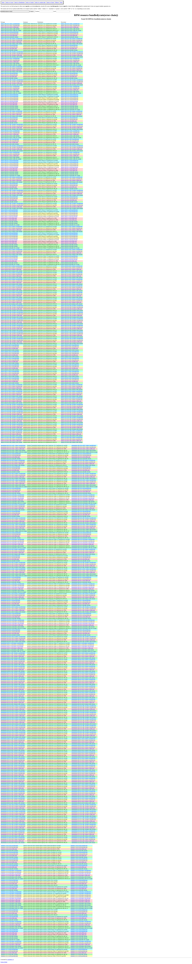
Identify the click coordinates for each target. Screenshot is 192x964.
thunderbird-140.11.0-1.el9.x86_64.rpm (81, 560)
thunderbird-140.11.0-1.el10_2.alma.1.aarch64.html (13, 524)
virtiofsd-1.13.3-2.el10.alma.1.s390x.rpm (80, 875)
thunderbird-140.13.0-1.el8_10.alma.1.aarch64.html (13, 473)
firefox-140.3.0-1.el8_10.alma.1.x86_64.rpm (71, 304)
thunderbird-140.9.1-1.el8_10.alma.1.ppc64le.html (13, 654)
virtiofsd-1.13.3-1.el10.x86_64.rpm (78, 890)
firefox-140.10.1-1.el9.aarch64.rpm (69, 183)
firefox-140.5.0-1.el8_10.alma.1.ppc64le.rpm (71, 287)
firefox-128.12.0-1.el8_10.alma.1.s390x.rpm (71, 322)
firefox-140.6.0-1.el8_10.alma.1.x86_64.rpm (71, 284)
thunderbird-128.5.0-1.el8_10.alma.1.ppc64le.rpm (83, 773)
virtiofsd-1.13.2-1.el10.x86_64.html (9, 919)
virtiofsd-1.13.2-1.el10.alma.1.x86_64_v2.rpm (81, 928)
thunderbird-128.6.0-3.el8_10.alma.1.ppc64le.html (13, 766)
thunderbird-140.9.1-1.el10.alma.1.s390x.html (12, 648)
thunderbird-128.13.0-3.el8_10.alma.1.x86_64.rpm (84, 717)
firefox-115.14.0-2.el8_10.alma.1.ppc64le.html (12, 406)
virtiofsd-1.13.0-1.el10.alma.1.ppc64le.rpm (80, 942)
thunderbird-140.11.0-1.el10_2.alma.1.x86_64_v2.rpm (84, 531)
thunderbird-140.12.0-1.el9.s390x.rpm (81, 514)
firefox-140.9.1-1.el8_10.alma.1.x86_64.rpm (71, 231)
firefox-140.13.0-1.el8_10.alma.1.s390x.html (11, 55)
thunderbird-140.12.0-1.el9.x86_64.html (10, 516)
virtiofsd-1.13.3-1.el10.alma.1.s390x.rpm (80, 900)
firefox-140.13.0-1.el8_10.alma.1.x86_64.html (12, 56)
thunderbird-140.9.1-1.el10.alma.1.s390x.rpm (82, 648)
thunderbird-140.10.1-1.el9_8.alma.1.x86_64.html (13, 598)
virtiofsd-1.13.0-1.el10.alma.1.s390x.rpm (80, 944)
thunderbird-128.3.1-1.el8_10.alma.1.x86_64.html (13, 789)
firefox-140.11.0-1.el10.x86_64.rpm (69, 106)
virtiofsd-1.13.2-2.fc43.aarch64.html (9, 910)
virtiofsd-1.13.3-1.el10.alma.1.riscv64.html (11, 898)
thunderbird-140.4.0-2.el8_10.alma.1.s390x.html (12, 695)
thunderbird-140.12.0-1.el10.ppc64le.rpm (81, 490)
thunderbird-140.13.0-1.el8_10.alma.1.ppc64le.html (13, 475)
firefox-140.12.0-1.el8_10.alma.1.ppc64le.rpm (72, 81)
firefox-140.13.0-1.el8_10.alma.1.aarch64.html (12, 51)
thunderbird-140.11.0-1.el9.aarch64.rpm (81, 555)
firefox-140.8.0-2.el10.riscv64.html (9, 259)
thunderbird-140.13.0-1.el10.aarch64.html (11, 453)
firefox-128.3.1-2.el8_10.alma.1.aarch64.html (11, 384)
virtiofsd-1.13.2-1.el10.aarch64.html (9, 916)
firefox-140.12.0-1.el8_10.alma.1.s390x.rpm (71, 83)
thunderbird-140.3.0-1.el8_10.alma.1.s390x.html (12, 702)
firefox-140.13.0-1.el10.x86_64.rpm (69, 37)
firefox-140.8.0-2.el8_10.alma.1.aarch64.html (11, 266)
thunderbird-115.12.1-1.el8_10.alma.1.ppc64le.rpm (84, 819)
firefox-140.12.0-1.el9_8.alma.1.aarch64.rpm (71, 66)
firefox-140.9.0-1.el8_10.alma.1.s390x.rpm (71, 252)
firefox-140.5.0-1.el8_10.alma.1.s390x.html (11, 289)
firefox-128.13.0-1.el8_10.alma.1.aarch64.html (12, 312)
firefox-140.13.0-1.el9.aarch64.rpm (69, 45)
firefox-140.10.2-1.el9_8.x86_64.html (10, 144)
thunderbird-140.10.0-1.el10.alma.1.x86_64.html (12, 626)
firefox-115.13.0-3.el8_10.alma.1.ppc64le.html (12, 412)
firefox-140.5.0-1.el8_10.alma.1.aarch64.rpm (71, 285)
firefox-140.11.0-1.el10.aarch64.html (9, 94)
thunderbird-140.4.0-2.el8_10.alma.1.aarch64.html (13, 692)
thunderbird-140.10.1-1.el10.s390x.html (10, 580)
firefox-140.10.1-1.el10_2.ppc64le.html (10, 154)
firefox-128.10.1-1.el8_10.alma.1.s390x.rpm (71, 335)
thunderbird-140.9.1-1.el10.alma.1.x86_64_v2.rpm (84, 651)
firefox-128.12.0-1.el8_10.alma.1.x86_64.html (12, 323)
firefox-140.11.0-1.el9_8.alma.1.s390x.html (11, 114)
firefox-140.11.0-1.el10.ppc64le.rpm (69, 98)
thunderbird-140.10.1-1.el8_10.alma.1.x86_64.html (13, 611)
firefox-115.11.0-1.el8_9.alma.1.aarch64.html (11, 430)
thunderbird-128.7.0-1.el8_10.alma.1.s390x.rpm (83, 761)
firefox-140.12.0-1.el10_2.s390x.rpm (70, 61)
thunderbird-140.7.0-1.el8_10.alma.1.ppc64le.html (13, 674)
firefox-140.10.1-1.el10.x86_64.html (9, 172)
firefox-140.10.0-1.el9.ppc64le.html (9, 198)
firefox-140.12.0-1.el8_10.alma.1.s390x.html (11, 83)
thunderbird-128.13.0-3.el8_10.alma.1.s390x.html (12, 715)
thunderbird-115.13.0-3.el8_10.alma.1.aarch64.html (13, 811)
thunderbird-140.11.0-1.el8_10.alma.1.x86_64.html (13, 567)
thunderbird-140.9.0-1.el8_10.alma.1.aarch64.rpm (83, 659)
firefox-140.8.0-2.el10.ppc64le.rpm (69, 257)
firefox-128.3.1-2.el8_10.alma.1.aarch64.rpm (71, 384)
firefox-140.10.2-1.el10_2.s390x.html (10, 134)
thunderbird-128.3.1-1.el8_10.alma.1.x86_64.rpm (83, 789)
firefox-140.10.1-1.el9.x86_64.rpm (69, 188)
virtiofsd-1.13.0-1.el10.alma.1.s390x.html (10, 944)
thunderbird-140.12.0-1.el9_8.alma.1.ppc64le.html (13, 506)
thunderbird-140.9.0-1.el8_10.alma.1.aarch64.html (13, 659)
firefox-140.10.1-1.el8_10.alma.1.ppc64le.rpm (72, 191)
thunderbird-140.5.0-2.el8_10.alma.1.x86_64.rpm (83, 691)
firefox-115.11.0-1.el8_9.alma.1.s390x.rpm (71, 434)
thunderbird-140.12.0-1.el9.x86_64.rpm (81, 516)
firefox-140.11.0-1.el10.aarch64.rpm (69, 94)
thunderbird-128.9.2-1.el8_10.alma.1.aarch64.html (13, 738)
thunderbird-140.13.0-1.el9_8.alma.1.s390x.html (12, 463)
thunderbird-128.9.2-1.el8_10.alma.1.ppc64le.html (13, 740)
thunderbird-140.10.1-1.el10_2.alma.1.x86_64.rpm (84, 574)
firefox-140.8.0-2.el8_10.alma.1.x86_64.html (11, 271)
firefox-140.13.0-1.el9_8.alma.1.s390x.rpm (71, 42)
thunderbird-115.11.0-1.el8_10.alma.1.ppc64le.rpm (84, 826)
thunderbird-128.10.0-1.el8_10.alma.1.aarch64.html (13, 732)
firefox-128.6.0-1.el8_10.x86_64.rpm (70, 369)
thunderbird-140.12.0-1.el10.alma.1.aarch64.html (12, 494)
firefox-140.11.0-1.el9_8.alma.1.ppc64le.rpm (71, 112)
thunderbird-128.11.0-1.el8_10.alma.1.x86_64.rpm (84, 730)
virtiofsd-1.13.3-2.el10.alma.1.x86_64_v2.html (12, 878)
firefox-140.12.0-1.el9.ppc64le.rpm (69, 74)
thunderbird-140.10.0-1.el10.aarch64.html (11, 613)
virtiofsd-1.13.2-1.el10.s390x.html (9, 918)
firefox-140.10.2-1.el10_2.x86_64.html (10, 135)
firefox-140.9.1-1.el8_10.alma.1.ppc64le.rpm (71, 228)
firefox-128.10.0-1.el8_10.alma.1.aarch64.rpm (72, 338)
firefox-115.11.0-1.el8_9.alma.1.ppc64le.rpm (71, 432)
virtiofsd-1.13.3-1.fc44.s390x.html (9, 883)
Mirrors (57, 2)
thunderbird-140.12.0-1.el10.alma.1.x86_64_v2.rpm (84, 503)
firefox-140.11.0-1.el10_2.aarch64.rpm (70, 86)
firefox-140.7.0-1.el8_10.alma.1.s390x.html (11, 275)
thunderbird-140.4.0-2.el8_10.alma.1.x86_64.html (13, 697)
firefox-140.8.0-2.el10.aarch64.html (9, 256)
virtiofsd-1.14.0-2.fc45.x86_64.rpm (78, 850)
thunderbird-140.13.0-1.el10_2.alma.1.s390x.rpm (83, 448)
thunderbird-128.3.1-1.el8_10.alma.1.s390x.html (12, 788)
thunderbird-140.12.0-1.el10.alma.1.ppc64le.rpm (83, 496)
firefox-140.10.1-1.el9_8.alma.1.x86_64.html (11, 182)
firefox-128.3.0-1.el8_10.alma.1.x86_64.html (11, 396)
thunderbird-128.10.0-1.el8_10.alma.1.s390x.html (12, 735)
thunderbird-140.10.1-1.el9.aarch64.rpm (81, 600)
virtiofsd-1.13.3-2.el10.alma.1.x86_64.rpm (80, 877)
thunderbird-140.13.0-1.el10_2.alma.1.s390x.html (12, 448)
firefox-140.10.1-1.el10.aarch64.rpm (69, 160)
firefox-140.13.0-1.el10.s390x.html (9, 35)
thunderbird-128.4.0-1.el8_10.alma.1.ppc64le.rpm (83, 780)
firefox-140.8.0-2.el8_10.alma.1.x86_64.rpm (71, 271)
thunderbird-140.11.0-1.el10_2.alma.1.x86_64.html (13, 529)
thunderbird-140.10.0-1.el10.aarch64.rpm (81, 613)
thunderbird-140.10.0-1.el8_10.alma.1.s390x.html (12, 639)
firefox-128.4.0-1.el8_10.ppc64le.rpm (70, 379)
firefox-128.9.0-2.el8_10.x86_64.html (10, 350)
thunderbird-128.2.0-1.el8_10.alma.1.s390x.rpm (83, 801)
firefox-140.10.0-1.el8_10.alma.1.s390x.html (11, 206)
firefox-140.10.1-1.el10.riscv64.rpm (69, 167)
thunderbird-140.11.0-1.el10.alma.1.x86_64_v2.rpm (84, 547)
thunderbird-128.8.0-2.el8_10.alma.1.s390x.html (12, 755)
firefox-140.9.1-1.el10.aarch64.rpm (69, 210)
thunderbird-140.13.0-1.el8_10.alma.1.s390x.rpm (83, 476)
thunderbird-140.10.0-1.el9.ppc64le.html (10, 631)
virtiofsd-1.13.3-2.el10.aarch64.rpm (78, 865)
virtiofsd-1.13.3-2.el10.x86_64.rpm (78, 868)
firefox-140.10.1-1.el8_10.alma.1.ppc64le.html (12, 191)
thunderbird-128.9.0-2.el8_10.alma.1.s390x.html (12, 748)
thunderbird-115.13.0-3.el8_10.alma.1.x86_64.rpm (84, 816)
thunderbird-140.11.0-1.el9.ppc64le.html (10, 557)
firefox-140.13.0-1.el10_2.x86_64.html (10, 28)
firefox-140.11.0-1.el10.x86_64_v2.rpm (70, 109)
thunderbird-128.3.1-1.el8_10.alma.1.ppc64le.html (13, 786)
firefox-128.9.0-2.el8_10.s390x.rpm (69, 348)
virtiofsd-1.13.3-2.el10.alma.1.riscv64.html (11, 873)
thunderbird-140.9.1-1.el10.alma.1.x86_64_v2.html (13, 651)
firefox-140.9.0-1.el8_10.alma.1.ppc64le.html (11, 251)
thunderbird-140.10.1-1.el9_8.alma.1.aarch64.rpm (83, 593)
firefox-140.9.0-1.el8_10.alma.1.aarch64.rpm (71, 249)
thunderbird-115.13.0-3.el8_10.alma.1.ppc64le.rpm (84, 812)
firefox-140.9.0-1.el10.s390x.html (9, 241)
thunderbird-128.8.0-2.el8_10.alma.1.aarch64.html (13, 752)
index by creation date (40, 2)
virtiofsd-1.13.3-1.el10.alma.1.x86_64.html (11, 903)
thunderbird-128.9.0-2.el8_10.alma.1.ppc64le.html (13, 747)
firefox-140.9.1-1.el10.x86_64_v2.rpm (70, 224)
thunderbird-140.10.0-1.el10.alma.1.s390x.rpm (83, 625)
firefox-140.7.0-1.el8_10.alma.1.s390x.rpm (71, 275)
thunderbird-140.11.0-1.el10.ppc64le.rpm (81, 534)
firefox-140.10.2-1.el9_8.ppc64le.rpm (70, 140)
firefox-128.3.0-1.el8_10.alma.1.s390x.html (11, 394)
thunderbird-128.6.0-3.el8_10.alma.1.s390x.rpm (83, 768)
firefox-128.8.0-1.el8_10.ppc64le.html (10, 353)
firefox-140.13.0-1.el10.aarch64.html (9, 32)
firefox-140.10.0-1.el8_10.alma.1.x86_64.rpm (72, 208)
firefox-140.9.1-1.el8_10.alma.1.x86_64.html (11, 231)
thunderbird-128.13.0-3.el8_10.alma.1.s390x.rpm (83, 715)
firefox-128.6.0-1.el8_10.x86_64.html (10, 369)
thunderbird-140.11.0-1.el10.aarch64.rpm (81, 532)
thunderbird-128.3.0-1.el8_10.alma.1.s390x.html (12, 794)
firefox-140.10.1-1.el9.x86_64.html (9, 188)
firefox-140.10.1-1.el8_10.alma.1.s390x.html (11, 193)
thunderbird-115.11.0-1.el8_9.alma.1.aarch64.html (13, 831)
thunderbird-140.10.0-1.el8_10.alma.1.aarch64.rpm (84, 636)
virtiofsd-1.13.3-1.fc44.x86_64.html (9, 885)
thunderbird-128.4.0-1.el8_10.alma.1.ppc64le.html (13, 780)
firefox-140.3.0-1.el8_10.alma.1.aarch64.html (11, 299)
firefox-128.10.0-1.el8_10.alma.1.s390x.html (11, 341)
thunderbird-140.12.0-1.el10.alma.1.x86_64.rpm (83, 501)
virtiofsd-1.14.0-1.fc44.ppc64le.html (9, 854)
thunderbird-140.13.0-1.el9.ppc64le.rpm (81, 468)
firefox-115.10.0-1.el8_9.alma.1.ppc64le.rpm (71, 439)
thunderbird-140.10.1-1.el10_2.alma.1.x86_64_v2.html (14, 575)
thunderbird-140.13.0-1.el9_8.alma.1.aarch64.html (13, 460)
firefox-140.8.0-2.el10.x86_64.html (9, 262)
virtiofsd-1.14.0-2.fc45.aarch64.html (9, 845)
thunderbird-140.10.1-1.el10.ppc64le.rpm (81, 579)
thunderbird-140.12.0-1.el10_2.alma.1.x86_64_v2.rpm (84, 486)
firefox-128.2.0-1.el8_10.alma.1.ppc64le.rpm (71, 399)
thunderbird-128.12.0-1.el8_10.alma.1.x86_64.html (13, 723)
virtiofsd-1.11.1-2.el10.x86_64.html (9, 954)
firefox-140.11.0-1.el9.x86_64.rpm (69, 122)
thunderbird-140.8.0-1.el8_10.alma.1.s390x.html (12, 669)
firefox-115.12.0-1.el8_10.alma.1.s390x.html (11, 420)
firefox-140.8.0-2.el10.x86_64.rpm (69, 262)
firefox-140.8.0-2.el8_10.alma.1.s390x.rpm (71, 269)
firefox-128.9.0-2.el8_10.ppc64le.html (10, 346)
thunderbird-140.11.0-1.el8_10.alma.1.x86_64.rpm (84, 567)
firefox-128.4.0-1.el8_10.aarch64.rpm (70, 378)
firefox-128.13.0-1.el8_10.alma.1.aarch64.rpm (72, 312)
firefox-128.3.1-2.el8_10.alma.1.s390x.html (11, 388)
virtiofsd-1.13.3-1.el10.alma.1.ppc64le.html (11, 895)
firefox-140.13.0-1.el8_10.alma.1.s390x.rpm (71, 55)
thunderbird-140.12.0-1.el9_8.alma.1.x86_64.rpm (83, 509)
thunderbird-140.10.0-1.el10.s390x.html (10, 616)
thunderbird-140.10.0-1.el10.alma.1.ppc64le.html (12, 621)
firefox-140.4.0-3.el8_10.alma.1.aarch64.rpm (71, 292)
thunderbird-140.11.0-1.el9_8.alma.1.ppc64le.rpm (83, 550)
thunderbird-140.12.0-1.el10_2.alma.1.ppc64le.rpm (84, 481)
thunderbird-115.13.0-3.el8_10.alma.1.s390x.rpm (83, 814)
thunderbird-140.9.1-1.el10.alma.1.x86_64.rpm (83, 649)
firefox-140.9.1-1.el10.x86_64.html (9, 221)
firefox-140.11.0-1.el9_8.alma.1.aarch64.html (11, 111)
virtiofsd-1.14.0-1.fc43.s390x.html (9, 862)
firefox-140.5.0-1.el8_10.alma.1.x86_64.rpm (71, 290)
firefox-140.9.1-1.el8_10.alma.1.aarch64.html (11, 226)
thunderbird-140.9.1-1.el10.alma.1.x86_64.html (12, 649)
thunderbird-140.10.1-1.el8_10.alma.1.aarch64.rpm (84, 607)
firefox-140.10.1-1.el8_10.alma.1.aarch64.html (12, 190)
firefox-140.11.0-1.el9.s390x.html (9, 121)
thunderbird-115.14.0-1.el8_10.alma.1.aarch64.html (13, 804)
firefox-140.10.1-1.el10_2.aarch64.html (10, 152)
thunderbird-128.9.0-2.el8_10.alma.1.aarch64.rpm (83, 745)
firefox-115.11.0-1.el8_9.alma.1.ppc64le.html (11, 432)
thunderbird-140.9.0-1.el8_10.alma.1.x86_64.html (13, 664)
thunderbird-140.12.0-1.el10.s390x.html (10, 491)
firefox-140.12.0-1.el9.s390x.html (9, 76)
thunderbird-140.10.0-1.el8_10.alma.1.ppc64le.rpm (84, 638)
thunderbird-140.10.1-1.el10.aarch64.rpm (81, 577)
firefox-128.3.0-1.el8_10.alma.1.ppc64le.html (11, 392)
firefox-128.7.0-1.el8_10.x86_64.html (10, 363)
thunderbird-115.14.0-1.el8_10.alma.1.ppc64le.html (13, 806)
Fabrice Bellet (4, 962)
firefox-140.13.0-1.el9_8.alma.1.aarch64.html (11, 38)
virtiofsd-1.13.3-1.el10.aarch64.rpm (78, 886)
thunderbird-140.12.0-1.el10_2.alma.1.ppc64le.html (13, 481)
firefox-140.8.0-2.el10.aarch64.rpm (69, 256)
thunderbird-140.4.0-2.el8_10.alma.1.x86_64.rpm (83, 697)
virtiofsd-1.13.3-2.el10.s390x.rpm (78, 867)
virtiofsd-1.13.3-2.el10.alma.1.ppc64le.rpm (80, 872)
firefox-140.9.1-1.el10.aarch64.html (9, 210)
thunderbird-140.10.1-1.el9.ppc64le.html (10, 602)
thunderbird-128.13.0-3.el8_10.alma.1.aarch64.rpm (84, 712)
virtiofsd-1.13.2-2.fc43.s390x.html (9, 913)
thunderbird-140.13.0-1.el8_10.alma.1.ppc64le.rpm (84, 475)
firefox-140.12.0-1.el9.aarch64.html (9, 73)
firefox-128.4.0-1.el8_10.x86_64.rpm (70, 383)
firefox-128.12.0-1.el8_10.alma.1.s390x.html (11, 322)
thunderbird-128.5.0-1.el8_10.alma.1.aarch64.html (13, 771)
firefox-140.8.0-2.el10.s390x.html (9, 261)
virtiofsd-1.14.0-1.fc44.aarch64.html (9, 852)
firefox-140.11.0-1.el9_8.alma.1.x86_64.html (11, 116)
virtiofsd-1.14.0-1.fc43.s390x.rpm (78, 862)
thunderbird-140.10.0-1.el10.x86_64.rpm (81, 618)
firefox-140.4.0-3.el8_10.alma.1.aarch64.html (11, 292)
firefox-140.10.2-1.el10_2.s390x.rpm (70, 134)
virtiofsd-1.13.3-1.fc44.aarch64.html (9, 880)
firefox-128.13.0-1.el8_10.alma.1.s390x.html (11, 315)
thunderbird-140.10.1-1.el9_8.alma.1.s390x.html (12, 597)
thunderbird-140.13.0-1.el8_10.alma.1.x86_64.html (13, 478)
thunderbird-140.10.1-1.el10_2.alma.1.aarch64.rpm (84, 569)
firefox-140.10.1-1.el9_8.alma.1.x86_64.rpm (71, 182)
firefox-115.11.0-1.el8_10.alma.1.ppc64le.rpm (72, 425)
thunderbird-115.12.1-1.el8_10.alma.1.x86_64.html (13, 822)
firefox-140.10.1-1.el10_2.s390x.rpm (70, 155)
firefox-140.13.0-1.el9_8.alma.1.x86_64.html (11, 43)
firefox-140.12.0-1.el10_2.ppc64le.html (10, 60)
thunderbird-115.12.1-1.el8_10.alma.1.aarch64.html (13, 817)
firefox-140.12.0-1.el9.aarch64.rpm (69, 73)
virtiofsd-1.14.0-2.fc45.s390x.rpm (78, 849)
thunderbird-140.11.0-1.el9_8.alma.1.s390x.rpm (83, 552)
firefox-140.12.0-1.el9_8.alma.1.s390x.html (11, 70)
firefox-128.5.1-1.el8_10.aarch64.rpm (70, 371)
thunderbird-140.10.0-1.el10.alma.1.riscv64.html (12, 623)
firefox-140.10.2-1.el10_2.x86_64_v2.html (11, 137)
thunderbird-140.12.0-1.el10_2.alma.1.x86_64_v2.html (14, 486)
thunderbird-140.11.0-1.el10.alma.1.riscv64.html (12, 542)
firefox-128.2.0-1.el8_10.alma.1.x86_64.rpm (71, 402)
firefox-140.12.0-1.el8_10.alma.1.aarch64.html (12, 79)
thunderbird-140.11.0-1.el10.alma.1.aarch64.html (12, 539)
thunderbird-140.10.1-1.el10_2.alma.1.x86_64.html (13, 574)
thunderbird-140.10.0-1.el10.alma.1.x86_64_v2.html (13, 628)
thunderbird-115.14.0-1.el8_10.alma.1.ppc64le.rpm (84, 806)
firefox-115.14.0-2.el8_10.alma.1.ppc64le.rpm (72, 406)
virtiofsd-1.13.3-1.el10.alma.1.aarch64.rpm (80, 891)
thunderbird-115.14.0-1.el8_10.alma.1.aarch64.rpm (84, 804)
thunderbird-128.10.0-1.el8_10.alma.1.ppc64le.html (13, 733)
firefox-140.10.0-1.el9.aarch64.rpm (69, 196)
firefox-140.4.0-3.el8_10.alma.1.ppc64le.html (11, 294)
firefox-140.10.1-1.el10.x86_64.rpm (69, 172)
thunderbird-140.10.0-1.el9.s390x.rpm (81, 633)
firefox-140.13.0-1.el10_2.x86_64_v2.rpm (71, 30)
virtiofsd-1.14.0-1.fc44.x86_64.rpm (78, 857)
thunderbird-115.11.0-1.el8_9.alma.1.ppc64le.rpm (83, 832)
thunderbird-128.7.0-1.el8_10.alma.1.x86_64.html (13, 763)
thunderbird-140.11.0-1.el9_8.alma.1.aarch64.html (13, 549)
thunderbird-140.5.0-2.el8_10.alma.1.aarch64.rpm (83, 686)
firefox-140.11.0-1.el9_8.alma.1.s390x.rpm (71, 114)
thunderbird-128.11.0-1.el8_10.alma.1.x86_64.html (13, 730)
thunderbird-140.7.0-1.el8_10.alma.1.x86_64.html (13, 677)
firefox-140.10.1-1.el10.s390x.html (9, 168)
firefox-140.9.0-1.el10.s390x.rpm (69, 241)
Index (3, 2)
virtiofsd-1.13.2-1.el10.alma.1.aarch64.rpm (80, 921)
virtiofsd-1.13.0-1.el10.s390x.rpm (78, 933)
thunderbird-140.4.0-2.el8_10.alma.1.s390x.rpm (83, 695)
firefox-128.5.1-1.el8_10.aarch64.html (10, 371)
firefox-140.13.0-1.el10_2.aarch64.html (10, 23)
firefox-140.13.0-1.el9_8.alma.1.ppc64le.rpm (71, 40)
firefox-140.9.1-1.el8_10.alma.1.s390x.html (11, 229)
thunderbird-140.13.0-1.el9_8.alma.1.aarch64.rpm (83, 460)
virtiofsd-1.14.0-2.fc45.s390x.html (9, 849)
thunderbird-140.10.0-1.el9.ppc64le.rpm (81, 631)
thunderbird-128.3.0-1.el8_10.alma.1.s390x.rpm (83, 794)
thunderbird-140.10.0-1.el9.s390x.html (10, 633)
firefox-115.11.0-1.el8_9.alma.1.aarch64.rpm (71, 430)
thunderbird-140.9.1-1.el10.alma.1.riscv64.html (12, 646)
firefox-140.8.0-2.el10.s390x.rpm (69, 261)
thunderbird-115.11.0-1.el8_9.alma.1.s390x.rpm (83, 834)
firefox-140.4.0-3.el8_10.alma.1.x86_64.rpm (71, 297)
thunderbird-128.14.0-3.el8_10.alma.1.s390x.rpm (83, 709)
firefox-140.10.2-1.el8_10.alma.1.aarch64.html (12, 145)
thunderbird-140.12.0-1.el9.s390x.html (10, 514)
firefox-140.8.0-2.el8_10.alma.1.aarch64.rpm (71, 266)
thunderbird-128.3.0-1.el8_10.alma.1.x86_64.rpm (83, 796)
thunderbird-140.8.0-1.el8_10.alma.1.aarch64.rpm (83, 666)
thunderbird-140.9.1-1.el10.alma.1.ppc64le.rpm (83, 644)
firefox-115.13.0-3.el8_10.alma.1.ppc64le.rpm (72, 412)
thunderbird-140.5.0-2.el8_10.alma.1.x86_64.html (13, 691)
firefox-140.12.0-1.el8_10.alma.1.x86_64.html (12, 84)
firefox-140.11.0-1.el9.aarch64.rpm (69, 117)
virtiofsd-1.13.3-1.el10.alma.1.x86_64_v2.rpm (81, 906)
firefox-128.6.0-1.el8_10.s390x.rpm (69, 368)
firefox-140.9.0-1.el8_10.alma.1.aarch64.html (11, 249)
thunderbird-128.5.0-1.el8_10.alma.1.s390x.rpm (83, 775)
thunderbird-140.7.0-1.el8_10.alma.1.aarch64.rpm (83, 672)
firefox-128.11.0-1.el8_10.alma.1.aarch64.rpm (72, 325)
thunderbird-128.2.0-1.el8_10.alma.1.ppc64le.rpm (83, 799)
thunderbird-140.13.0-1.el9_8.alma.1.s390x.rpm (83, 463)
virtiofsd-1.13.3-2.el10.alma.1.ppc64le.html (11, 872)
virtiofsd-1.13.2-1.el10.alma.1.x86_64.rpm (80, 926)
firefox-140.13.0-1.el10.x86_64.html (9, 37)
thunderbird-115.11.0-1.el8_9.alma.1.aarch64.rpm (83, 831)
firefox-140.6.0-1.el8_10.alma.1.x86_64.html (11, 284)
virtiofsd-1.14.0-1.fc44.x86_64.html (9, 857)
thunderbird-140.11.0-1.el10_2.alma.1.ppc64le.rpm (84, 526)
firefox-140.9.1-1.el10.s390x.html (9, 218)
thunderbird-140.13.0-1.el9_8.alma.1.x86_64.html (13, 465)
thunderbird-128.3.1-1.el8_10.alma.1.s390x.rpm (83, 788)
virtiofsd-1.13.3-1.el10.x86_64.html (9, 890)
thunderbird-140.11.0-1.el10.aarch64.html (11, 532)
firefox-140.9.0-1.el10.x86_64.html (9, 244)
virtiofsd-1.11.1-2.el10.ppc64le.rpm (78, 951)
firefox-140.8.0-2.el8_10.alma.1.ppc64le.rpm (71, 267)
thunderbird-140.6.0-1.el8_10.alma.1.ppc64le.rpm (83, 681)
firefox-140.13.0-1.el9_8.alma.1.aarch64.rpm (71, 38)
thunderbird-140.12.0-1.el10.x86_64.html (10, 493)
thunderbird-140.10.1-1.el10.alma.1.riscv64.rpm (83, 587)
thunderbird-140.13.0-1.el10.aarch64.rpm (81, 453)
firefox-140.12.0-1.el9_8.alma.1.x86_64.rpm (71, 71)
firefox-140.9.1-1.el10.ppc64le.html (9, 213)
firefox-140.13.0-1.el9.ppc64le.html (9, 46)
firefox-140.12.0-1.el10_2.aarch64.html (10, 58)
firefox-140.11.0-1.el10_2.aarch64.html (10, 86)
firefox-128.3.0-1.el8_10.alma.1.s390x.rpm (71, 394)
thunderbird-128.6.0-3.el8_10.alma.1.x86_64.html (13, 770)
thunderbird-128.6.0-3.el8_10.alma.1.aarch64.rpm (83, 765)
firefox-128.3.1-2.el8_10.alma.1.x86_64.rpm (71, 389)
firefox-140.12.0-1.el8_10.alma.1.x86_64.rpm (72, 84)
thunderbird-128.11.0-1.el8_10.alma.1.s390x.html (12, 728)
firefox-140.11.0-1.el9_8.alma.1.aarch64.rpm (71, 111)
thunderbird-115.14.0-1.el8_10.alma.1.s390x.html (12, 808)
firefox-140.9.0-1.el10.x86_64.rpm (69, 244)
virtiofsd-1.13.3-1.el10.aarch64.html (9, 886)
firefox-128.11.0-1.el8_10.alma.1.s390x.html (11, 328)
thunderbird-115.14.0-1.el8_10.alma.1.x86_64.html (13, 809)
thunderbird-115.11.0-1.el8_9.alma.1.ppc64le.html (13, 832)
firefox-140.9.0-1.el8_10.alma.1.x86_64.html (11, 254)
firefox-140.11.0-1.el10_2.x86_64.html (10, 91)
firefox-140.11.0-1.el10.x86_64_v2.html (10, 109)
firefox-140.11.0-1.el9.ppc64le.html (9, 119)
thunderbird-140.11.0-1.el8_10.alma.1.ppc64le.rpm (84, 564)
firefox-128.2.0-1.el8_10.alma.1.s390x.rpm (71, 401)
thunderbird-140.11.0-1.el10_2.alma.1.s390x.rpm (83, 527)
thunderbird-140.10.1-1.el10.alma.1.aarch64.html (12, 583)
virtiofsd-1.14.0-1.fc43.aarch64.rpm (78, 858)
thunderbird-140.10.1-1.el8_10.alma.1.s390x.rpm (83, 610)
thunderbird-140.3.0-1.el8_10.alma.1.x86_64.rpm (83, 704)
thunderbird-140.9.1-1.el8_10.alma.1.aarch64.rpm (83, 653)
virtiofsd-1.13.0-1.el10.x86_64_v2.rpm (79, 939)
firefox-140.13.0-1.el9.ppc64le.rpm (69, 46)
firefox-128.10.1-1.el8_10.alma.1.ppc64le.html (12, 333)
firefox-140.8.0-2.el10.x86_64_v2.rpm (70, 264)
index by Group (9, 2)
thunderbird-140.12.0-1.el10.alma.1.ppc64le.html (12, 496)
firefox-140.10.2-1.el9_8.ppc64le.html (10, 140)
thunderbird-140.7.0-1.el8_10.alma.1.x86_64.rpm (83, 677)
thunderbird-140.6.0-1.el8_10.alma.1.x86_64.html (13, 684)
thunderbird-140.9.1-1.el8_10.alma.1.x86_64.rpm (83, 658)
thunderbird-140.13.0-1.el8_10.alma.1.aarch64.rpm (84, 473)
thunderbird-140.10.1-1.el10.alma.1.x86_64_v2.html (13, 592)
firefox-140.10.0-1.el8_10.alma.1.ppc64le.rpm (72, 205)
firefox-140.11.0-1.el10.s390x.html (9, 102)
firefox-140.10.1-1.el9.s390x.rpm (69, 187)
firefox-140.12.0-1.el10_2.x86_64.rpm (70, 63)
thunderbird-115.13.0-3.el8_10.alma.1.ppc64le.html (13, 812)
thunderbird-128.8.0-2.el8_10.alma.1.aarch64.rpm (83, 752)
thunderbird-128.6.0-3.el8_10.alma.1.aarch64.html (13, 765)
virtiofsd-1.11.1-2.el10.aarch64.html (9, 949)
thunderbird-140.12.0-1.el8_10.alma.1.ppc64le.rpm (84, 519)
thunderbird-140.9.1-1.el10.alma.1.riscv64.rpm (83, 646)
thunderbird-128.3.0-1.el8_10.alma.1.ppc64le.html (13, 793)
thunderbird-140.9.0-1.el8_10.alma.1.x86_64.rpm (83, 664)
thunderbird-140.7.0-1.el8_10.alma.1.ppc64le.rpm (83, 674)
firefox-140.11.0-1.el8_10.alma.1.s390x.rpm (71, 127)
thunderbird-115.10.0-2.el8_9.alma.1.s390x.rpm (83, 840)
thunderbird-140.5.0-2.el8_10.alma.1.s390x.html (12, 689)
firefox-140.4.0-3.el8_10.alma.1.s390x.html (11, 295)
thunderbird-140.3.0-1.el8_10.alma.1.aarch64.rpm (83, 699)
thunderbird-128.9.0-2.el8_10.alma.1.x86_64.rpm (83, 750)
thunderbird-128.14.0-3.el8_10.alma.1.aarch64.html (13, 705)
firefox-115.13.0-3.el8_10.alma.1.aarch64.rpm (72, 411)
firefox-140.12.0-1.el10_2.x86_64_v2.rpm (71, 65)
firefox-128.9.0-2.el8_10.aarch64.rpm (70, 345)
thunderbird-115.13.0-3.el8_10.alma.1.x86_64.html (13, 816)
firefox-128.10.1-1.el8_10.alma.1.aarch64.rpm (72, 332)
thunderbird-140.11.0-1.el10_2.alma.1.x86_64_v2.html (14, 531)
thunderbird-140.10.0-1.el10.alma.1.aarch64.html (12, 620)
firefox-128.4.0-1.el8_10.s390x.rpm (69, 381)
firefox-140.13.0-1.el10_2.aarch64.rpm (70, 23)
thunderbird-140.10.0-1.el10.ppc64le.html (11, 615)
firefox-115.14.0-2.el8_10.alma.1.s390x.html (11, 407)
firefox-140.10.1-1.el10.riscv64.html (9, 167)
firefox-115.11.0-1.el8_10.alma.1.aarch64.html (12, 424)
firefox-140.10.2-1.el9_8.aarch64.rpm (70, 139)
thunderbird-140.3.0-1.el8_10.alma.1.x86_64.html (13, 704)
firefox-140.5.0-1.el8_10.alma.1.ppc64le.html (11, 287)
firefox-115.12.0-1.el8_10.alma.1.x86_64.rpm (72, 422)
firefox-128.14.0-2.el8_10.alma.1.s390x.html (11, 308)
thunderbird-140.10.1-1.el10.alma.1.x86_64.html (12, 590)
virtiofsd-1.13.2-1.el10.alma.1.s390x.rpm (80, 924)
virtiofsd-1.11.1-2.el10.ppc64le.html (9, 951)
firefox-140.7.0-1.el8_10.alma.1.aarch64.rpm (71, 272)
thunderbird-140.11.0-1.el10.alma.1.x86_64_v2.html (13, 547)
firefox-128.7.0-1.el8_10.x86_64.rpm (70, 363)
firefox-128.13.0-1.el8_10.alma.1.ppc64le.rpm (72, 313)
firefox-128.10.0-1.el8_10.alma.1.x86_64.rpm (72, 343)
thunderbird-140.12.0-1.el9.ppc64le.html (10, 513)
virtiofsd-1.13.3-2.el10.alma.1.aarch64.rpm (80, 870)
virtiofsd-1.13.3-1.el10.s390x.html (9, 888)
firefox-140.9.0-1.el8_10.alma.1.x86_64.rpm (71, 254)
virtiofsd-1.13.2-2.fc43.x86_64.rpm (78, 914)
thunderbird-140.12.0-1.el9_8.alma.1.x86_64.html (13, 509)
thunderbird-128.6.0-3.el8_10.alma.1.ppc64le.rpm (83, 766)
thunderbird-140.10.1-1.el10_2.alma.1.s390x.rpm (83, 572)
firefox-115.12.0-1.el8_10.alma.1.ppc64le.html (12, 419)
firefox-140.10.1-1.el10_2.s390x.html (10, 155)
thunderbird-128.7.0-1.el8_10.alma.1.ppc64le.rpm (83, 760)
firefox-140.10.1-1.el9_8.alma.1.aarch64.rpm (71, 177)
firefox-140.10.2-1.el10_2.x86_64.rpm (70, 135)
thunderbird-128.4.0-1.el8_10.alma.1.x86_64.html (13, 783)
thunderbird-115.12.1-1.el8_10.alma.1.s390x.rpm (83, 821)
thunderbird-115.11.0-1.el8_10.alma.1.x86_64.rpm (83, 829)
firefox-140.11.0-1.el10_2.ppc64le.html (10, 88)
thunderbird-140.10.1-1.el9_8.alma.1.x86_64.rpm (83, 598)
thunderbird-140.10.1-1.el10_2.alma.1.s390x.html (12, 572)
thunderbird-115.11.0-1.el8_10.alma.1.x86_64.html (13, 829)
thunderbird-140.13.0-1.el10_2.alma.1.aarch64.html (13, 445)
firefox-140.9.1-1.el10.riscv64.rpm (69, 216)
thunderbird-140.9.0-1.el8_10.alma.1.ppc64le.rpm (83, 661)
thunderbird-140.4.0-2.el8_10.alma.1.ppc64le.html (13, 694)
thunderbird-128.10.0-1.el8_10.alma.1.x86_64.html (13, 737)
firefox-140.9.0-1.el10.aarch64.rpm (69, 233)
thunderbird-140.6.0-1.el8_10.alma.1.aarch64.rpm (83, 679)
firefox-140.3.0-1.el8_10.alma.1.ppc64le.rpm (71, 300)
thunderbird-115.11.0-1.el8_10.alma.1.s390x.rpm (83, 827)
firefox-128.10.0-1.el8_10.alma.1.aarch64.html (12, 338)
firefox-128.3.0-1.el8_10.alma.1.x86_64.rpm (71, 396)
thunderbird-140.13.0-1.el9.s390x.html (10, 470)
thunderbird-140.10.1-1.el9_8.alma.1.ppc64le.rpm (83, 595)
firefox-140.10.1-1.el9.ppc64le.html (9, 185)
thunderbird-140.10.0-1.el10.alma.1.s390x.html (12, 625)
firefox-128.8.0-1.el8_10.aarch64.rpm (70, 351)
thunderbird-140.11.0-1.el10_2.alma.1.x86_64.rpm (84, 529)
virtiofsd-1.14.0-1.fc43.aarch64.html (9, 858)
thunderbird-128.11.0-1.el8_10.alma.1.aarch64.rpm (84, 725)
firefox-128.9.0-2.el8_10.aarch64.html (10, 345)
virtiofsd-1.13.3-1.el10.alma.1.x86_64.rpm (80, 903)
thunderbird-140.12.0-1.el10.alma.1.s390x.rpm (83, 499)
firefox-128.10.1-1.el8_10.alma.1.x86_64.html (12, 336)
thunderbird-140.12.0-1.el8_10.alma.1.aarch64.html (13, 518)
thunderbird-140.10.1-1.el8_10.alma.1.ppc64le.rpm (84, 608)
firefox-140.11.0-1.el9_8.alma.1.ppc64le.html (11, 112)
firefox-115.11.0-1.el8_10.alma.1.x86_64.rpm (72, 429)
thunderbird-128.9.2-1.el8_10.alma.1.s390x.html (12, 742)
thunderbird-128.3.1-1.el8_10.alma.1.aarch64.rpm (83, 784)
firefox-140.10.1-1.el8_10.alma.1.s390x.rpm (71, 193)
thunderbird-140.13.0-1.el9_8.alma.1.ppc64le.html (13, 462)
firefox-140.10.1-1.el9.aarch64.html (9, 183)
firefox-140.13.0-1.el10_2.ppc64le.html (10, 25)
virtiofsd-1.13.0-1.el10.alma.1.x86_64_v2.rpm (81, 947)
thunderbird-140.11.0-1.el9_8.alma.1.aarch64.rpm (83, 549)
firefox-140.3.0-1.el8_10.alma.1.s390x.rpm (71, 302)
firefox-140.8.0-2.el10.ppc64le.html (9, 257)
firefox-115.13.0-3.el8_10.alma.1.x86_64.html (12, 416)
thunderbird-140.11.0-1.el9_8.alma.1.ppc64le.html (13, 550)
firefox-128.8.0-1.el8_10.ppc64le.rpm (70, 353)
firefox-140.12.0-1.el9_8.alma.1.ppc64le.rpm (71, 68)
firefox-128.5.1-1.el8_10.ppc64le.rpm (70, 373)
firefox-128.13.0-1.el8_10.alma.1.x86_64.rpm (72, 317)
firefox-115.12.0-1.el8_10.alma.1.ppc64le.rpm (72, 419)
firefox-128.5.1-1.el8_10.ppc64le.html (10, 373)
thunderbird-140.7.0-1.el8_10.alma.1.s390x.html (12, 676)
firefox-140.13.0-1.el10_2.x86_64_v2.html (11, 30)
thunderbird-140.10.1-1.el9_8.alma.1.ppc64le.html (13, 595)
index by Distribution (20, 2)
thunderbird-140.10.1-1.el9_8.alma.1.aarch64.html (13, 593)
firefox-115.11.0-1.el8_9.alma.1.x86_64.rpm (71, 435)
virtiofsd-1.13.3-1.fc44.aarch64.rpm (78, 880)
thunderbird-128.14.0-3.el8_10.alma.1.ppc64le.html (13, 707)
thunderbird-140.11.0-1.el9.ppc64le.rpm (81, 557)
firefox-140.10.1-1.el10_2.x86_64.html (10, 157)
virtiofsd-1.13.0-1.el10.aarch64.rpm (78, 929)
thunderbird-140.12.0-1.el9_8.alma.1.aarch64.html (13, 504)
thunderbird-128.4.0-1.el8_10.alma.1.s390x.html (12, 781)
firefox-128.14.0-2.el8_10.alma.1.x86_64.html (12, 310)
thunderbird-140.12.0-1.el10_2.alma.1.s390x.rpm (83, 483)
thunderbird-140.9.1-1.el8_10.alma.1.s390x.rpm (83, 656)
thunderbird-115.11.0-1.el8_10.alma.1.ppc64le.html (13, 826)
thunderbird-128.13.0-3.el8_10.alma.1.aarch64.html (13, 712)
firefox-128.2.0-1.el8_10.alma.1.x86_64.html (11, 402)
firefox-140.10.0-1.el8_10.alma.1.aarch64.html (12, 203)
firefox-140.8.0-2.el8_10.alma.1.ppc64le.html (11, 267)
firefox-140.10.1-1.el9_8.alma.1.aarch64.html (11, 177)
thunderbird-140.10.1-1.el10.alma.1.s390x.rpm (83, 588)
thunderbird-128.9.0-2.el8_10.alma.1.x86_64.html (13, 750)
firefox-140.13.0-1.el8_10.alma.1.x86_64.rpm (72, 56)
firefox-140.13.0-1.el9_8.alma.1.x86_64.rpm (71, 43)
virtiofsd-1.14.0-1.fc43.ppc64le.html (9, 860)
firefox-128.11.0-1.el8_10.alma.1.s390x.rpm (71, 328)
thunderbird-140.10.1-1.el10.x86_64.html (10, 582)
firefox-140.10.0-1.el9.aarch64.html (9, 196)
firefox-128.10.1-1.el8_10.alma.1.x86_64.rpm (72, 336)
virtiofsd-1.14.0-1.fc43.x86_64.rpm (78, 863)
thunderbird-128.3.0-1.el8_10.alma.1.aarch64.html (13, 791)
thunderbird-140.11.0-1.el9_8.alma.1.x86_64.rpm (83, 554)
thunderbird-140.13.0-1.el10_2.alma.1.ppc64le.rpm (84, 447)
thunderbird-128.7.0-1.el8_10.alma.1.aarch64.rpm (83, 758)
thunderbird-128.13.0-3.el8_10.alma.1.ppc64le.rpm (84, 714)
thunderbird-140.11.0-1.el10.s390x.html (10, 536)
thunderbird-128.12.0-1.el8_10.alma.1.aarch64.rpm (84, 719)
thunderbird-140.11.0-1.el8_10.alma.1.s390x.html (12, 565)
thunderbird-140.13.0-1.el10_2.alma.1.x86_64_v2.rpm (84, 452)
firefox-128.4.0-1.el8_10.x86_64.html (10, 383)
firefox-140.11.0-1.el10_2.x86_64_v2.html (11, 93)
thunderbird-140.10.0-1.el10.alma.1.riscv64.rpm (83, 623)
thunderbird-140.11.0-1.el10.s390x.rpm (81, 536)
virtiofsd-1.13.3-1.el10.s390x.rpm (78, 888)
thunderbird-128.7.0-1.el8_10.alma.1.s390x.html (12, 761)
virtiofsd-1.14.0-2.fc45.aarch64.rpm (78, 845)
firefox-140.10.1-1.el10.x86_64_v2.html (10, 175)
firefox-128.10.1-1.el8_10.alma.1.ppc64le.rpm (72, 333)
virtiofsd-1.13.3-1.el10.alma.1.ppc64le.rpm (80, 895)
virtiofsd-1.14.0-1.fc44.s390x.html (9, 855)
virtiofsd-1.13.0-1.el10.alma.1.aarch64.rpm (80, 941)
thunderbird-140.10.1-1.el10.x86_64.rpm (81, 582)
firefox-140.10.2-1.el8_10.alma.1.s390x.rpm (71, 149)
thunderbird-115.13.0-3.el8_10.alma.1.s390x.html (12, 814)
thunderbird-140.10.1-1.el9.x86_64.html (10, 605)
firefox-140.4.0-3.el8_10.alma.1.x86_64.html (11, 297)
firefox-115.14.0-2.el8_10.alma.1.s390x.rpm (71, 407)
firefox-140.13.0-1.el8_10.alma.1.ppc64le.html (12, 53)
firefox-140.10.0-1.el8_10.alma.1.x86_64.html (12, 208)
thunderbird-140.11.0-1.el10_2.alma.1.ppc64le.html (13, 526)
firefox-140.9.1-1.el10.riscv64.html (9, 216)
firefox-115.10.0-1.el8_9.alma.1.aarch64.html (11, 437)
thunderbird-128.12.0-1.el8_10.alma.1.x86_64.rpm (84, 723)
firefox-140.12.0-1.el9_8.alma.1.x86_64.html (11, 71)
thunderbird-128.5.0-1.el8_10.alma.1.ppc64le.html (13, 773)
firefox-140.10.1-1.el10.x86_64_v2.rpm (70, 175)
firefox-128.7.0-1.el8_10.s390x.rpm (69, 361)
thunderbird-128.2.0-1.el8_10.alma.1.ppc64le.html (13, 799)
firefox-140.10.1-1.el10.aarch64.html (9, 160)
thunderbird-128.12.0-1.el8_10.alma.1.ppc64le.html (13, 720)
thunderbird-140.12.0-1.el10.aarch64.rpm (81, 488)
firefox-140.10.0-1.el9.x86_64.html (9, 201)
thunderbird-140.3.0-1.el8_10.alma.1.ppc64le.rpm (83, 700)
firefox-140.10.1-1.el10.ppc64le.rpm (69, 163)
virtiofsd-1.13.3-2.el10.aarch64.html (9, 865)
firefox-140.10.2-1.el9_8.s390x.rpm (69, 142)
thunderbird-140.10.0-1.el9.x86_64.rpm (81, 635)
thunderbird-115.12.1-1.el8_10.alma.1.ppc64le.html (13, 819)
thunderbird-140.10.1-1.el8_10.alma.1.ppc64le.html (13, 608)
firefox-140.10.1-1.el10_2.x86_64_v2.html (11, 159)
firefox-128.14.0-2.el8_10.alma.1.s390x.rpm (71, 308)
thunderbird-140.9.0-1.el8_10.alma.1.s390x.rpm (83, 663)
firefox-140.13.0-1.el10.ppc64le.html (9, 33)
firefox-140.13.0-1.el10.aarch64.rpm (69, 32)
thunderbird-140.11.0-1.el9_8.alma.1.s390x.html (12, 552)
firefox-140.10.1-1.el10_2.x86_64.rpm (70, 157)
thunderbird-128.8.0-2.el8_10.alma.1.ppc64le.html (13, 753)
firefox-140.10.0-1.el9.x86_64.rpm (69, 201)
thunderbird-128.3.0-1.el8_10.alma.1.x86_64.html (13, 796)
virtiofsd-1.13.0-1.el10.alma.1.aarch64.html (11, 941)
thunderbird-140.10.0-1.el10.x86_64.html (10, 618)
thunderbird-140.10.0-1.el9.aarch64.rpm (81, 630)
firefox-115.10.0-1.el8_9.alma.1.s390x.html (11, 440)
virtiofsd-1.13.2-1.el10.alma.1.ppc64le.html (11, 923)
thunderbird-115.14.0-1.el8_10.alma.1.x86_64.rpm (84, 809)
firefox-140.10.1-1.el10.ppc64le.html (9, 163)
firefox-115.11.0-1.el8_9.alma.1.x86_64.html (11, 435)
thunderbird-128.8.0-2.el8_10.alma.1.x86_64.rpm (83, 756)
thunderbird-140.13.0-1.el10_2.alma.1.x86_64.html (13, 450)
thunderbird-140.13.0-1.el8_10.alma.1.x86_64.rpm (84, 478)
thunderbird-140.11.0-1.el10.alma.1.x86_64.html (12, 546)
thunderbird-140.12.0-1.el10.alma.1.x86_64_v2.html (13, 503)
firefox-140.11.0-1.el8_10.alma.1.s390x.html (11, 127)
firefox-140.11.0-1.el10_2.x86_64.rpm (70, 91)
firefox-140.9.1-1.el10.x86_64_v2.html (10, 224)
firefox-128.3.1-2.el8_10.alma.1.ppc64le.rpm (71, 386)
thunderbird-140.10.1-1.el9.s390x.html (10, 603)
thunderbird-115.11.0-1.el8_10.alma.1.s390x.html (12, 827)
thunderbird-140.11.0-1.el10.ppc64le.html (11, 534)
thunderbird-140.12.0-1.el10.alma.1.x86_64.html (12, 501)
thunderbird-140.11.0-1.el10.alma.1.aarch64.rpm (83, 539)
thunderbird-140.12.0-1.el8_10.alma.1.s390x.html (12, 521)
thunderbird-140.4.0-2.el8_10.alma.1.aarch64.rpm (83, 692)
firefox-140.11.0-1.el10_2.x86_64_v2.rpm (71, 93)
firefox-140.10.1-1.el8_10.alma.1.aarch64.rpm (72, 190)
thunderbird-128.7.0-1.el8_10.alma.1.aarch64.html (13, 758)
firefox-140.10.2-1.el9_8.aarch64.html (10, 139)
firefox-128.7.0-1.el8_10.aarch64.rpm (70, 358)
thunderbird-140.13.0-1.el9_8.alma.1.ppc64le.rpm (83, 462)
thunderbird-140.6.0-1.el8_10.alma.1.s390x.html (12, 682)
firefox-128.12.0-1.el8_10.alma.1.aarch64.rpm (72, 318)
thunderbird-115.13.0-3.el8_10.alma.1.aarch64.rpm (84, 811)
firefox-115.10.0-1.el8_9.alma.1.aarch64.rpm (71, 437)
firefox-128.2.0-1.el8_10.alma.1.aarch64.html (11, 397)
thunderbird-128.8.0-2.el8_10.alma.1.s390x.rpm (83, 755)
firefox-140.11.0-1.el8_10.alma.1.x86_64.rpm (72, 129)
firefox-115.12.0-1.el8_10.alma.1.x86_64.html (12, 422)
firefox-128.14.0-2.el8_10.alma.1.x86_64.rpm (72, 310)
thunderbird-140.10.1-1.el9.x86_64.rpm (81, 605)
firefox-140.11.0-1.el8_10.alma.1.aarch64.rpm (72, 124)
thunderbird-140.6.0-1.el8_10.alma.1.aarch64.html (13, 679)
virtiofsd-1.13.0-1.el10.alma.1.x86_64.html (11, 946)
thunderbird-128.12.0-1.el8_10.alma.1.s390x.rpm (83, 722)
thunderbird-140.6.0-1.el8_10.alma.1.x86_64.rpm (83, 684)
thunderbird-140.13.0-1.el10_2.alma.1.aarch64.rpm (84, 445)
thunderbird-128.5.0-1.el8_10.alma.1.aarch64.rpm (83, 771)
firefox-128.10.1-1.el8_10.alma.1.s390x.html (11, 335)
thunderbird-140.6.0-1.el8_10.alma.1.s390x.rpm (83, 682)
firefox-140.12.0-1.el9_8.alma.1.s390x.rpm (71, 70)
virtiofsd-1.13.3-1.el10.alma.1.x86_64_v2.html (12, 906)
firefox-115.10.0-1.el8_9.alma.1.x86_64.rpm (71, 442)
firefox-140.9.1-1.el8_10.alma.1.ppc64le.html (11, 228)
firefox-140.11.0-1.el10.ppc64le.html (9, 98)
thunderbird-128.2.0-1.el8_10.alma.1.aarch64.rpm (83, 798)
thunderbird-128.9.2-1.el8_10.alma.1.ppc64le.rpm (83, 740)
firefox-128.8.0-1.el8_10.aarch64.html (10, 351)
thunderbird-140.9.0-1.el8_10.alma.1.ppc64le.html (13, 661)
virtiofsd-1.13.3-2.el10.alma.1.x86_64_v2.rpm (81, 878)
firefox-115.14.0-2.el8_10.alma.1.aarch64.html (12, 404)
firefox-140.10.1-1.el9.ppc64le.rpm (69, 185)
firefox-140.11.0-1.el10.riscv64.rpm (69, 101)
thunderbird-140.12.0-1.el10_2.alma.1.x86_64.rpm (84, 485)
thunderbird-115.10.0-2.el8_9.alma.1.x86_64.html (12, 842)
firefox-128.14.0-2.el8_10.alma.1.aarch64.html (12, 305)
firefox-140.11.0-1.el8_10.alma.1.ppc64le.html (12, 126)
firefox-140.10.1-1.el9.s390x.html (9, 187)
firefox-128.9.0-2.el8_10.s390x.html (9, 348)
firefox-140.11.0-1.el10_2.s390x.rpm (69, 89)
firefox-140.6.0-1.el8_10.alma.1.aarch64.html (11, 279)
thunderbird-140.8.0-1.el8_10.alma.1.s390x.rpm (83, 669)
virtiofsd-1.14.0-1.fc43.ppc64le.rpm (78, 860)
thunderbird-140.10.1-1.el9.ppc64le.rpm (81, 602)
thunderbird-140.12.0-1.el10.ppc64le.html (11, 490)
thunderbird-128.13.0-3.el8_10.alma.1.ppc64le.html (13, 714)
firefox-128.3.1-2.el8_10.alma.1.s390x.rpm (71, 388)
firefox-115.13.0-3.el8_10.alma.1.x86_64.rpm (72, 416)
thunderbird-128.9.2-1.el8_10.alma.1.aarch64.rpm (83, 738)
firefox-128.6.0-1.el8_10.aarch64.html (10, 364)
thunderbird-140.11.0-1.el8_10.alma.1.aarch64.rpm (84, 562)
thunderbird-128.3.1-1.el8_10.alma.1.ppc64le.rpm (83, 786)
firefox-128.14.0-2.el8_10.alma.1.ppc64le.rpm (72, 307)
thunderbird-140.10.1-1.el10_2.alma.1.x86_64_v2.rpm (84, 575)
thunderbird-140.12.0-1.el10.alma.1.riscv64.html (12, 498)
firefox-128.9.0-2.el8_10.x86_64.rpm (70, 350)
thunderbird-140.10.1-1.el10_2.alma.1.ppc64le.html (13, 570)
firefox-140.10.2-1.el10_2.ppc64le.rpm (70, 132)
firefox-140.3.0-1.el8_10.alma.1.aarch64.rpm (71, 299)
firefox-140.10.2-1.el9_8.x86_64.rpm (70, 144)
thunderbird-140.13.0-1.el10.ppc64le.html (11, 455)
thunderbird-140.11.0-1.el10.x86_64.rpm (81, 537)
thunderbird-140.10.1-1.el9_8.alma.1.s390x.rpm (83, 597)
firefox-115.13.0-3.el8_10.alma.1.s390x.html (11, 414)
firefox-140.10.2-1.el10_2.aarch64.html (10, 131)
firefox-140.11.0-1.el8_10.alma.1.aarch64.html (12, 124)
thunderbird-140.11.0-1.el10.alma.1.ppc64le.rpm (83, 541)
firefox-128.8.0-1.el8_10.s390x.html (9, 355)
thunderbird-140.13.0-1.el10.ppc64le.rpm (81, 455)
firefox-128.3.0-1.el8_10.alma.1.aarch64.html (11, 391)
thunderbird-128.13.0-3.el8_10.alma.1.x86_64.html (13, 717)
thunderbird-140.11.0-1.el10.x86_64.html (10, 537)
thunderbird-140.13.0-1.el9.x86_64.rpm (81, 471)
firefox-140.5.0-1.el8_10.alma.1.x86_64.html (11, 290)
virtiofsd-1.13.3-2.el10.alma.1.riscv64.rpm (80, 873)
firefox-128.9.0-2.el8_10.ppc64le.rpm (70, 346)
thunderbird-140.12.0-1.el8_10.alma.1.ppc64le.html (13, 519)
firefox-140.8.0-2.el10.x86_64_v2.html (10, 264)
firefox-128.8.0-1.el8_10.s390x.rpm (69, 355)
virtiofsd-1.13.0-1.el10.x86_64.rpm (78, 936)
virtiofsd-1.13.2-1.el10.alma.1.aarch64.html (11, 921)
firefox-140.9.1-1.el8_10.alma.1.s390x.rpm (71, 229)
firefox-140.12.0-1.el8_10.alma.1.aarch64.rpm (72, 79)
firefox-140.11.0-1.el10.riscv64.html (9, 101)
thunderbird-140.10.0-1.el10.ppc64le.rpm (81, 615)
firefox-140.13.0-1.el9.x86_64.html (9, 50)
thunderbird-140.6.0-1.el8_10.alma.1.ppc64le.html (13, 681)
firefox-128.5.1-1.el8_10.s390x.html (9, 374)
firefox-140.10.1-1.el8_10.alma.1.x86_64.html (12, 195)
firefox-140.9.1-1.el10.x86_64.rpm (69, 221)
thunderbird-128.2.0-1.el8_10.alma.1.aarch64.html (13, 798)
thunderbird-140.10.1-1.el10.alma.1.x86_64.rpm (83, 590)
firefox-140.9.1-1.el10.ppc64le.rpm (69, 213)
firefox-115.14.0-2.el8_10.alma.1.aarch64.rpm (72, 404)
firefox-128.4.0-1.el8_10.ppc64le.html (10, 379)
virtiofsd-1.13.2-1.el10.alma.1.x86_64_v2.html (12, 928)
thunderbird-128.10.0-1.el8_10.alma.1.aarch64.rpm (84, 732)
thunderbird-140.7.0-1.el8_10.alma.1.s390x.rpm (83, 676)
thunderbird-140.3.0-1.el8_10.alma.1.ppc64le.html (13, 700)
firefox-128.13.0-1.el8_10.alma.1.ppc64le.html (12, 313)
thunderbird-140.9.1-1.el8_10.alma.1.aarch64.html (13, 653)
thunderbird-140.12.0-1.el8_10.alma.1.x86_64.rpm (84, 522)
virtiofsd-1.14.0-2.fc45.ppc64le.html (9, 847)
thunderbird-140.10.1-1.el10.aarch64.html (11, 577)
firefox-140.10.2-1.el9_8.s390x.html (9, 142)
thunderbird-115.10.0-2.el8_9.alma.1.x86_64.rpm (83, 842)
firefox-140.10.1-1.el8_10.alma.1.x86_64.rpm (72, 195)
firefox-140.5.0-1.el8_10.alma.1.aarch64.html (11, 285)
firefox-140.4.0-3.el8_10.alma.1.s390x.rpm (71, 295)
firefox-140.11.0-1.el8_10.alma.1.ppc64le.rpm (72, 126)
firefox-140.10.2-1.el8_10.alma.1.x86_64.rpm (72, 150)
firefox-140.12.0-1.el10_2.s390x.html (10, 61)
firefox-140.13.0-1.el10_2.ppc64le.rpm (70, 25)
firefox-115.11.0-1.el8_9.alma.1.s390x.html (11, 434)
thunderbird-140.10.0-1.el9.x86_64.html (10, 635)
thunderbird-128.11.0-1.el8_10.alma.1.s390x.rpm (83, 728)
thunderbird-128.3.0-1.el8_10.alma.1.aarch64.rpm (83, 791)
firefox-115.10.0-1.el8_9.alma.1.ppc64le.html (11, 439)
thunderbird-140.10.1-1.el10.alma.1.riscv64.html (12, 587)
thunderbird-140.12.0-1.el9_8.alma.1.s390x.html (12, 508)
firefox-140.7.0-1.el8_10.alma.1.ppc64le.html (11, 274)
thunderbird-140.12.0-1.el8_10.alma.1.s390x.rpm (83, 521)
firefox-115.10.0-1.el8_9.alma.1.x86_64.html (11, 442)
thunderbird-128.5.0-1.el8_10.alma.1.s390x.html (12, 775)
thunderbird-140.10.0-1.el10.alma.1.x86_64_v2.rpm (84, 628)
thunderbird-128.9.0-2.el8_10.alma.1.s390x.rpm (83, 748)
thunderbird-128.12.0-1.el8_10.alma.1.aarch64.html (13, 719)
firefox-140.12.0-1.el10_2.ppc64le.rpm (70, 60)
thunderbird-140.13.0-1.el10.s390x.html (10, 457)
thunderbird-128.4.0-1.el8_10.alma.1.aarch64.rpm (83, 778)
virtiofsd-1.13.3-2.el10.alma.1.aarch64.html (11, 870)
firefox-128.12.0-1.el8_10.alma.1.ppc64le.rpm (72, 320)
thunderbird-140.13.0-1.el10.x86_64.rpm (81, 458)
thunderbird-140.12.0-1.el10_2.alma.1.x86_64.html (13, 485)
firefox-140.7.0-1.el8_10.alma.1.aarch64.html (11, 272)
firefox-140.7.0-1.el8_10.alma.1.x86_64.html (11, 277)
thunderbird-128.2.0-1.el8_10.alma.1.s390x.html (12, 801)
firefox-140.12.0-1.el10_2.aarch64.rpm (70, 58)
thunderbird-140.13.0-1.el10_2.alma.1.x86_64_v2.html (14, 452)
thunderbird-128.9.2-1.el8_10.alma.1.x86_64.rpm (83, 743)
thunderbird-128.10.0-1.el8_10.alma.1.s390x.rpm (83, 735)
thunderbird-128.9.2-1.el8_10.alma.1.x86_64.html (13, 743)
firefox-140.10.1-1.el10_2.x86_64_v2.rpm (71, 159)
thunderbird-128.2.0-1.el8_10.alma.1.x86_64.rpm (83, 803)
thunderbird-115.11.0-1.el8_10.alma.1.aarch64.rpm (84, 824)
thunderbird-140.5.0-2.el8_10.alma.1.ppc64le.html (13, 687)
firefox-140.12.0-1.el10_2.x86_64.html (10, 63)
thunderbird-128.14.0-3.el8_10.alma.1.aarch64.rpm (84, 705)
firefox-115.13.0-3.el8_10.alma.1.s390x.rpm (71, 414)
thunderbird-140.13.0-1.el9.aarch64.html (10, 466)
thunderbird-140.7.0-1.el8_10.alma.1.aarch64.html (13, 672)
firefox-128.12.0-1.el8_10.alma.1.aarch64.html (12, 318)
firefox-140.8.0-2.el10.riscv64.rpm (69, 259)
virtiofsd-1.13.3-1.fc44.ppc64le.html (9, 882)
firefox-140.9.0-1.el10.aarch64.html (9, 233)
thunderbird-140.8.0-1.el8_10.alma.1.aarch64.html (13, 666)
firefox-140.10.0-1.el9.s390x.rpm (69, 200)
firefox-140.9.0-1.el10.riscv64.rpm (69, 239)
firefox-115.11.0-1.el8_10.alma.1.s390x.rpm (71, 427)
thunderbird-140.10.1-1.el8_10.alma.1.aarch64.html (13, 607)
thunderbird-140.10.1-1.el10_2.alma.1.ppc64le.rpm (84, 570)
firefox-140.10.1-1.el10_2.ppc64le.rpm (70, 154)
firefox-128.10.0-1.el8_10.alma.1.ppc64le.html (12, 340)
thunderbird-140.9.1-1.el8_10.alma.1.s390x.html (12, 656)
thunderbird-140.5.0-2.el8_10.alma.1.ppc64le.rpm (83, 687)
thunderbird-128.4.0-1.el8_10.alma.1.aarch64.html (13, 778)
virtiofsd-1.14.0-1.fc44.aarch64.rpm (78, 852)
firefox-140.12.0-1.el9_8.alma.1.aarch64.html (11, 66)
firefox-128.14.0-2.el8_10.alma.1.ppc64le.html (12, 307)
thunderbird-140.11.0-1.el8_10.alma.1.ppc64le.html (13, 564)
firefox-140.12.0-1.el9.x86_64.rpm (69, 78)
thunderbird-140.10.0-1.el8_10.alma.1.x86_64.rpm (84, 641)
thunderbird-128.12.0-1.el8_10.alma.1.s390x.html (12, 722)
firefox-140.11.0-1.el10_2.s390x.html (10, 89)
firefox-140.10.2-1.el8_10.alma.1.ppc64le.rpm (72, 147)
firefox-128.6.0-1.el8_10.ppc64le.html (10, 366)
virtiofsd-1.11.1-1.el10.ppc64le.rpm (78, 956)
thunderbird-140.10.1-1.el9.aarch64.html (10, 600)
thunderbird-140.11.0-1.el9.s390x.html (10, 559)
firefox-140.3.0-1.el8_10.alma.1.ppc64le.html (11, 300)
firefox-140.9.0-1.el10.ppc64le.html (9, 236)
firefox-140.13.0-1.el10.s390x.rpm (69, 35)
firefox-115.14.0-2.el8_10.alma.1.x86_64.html (12, 409)
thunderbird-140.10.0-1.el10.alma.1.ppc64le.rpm (83, 621)
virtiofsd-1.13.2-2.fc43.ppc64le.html (9, 911)
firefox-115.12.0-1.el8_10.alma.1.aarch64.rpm (72, 417)
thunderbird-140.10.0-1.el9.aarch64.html (10, 630)
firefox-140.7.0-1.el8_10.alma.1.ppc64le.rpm (71, 274)
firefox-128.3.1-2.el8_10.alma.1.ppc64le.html (11, 386)
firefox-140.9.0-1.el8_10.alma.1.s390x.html (11, 252)
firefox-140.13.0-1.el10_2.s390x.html (10, 27)
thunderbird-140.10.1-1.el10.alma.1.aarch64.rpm (83, 583)
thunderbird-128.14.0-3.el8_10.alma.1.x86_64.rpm (84, 710)
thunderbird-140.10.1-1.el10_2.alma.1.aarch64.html (13, 569)
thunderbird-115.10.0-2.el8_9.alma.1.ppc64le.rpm (83, 839)
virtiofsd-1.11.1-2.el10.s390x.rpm (78, 952)
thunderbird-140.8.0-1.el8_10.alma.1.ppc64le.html (13, 667)
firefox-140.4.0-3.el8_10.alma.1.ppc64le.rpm (71, 294)
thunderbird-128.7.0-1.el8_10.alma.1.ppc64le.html (13, 760)
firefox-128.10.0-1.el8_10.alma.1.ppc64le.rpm (72, 340)
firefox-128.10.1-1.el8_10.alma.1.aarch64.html (12, 332)
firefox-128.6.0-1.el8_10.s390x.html (9, 368)
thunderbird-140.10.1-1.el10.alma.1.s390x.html (12, 588)
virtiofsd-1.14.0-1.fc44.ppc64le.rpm (78, 854)
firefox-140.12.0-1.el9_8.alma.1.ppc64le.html (11, 68)
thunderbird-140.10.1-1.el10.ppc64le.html (11, 579)
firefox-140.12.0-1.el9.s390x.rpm (69, 76)
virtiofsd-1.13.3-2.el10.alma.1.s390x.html (10, 875)
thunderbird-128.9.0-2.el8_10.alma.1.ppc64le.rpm (83, 747)
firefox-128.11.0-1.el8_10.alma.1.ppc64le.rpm (72, 327)
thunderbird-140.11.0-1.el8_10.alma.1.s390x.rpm (83, 565)
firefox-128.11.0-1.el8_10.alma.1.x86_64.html (12, 330)
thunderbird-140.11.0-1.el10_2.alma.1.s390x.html (12, 527)
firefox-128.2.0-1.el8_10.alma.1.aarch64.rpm (71, 397)
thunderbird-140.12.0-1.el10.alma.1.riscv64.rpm (83, 498)
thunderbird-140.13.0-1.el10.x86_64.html (10, 458)
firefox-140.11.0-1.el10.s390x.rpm (69, 102)
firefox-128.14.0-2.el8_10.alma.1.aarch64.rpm (72, 305)
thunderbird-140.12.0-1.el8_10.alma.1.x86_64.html (13, 522)
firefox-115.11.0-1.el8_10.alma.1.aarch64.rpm (72, 424)
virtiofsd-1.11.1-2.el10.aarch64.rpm (78, 949)
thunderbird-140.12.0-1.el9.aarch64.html (10, 511)
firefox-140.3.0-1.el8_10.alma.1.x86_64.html (11, 304)
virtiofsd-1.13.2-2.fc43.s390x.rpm (78, 913)
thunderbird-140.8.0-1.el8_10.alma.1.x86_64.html (13, 671)
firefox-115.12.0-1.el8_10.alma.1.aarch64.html (12, 417)
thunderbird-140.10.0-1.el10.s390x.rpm (81, 616)
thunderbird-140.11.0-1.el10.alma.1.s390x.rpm (83, 544)
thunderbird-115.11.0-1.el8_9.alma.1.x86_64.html (12, 836)
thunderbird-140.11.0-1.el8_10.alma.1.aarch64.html (13, 562)
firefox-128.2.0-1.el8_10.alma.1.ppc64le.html (11, 399)
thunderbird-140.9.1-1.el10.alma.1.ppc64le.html (12, 644)
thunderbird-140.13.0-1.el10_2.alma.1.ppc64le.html (13, 447)
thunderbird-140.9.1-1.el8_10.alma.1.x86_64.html (13, 658)
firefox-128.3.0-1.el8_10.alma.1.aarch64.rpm (71, 391)
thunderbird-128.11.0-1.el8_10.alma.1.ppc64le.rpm (84, 727)
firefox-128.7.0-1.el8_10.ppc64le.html (10, 360)
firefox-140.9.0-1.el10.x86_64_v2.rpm (70, 247)
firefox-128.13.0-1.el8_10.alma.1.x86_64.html (12, 317)
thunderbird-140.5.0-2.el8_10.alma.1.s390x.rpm (83, 689)
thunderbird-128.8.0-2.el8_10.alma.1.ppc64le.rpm (83, 753)
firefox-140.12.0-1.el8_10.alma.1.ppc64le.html (12, 81)
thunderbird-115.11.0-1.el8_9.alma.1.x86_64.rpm (83, 836)
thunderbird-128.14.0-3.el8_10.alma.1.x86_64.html (13, 710)
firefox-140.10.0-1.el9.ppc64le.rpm (69, 198)
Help (61, 2)
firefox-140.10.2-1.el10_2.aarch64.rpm (70, 131)
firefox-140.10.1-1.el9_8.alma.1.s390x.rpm (71, 180)
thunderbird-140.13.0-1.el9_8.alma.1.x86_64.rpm (83, 465)
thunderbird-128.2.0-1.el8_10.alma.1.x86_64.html (13, 803)
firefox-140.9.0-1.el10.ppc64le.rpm (69, 236)
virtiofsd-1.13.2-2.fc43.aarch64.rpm (78, 910)
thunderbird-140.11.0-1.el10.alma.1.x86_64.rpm (83, 546)
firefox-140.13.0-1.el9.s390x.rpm (69, 48)
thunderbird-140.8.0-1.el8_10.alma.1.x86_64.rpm (83, 671)
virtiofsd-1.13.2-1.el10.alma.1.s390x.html (10, 924)
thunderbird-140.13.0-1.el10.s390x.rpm (81, 457)
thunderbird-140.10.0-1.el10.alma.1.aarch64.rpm (83, 620)
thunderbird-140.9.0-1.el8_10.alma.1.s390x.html (12, 663)
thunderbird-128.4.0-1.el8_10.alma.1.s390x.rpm (83, 781)
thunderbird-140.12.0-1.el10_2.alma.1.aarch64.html (13, 480)
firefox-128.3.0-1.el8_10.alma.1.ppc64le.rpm (71, 392)
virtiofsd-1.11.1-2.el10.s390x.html (9, 952)
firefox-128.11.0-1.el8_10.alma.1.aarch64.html (12, 325)
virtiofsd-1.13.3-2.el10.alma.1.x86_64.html (11, 877)
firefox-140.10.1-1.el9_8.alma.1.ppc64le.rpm (71, 178)
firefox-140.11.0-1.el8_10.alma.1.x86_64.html (12, 129)
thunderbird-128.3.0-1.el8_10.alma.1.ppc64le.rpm (83, 793)
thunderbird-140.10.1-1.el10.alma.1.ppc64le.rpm (83, 585)
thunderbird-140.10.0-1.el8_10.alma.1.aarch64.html (13, 636)
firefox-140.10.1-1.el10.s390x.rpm (69, 168)
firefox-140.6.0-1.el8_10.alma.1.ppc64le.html (11, 280)
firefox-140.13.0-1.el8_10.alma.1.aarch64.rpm (72, 51)
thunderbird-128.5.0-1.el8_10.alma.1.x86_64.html (13, 776)
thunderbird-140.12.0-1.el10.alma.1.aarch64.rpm (83, 494)
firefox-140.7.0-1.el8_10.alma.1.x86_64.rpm (71, 277)
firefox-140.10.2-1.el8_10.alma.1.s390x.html (11, 149)
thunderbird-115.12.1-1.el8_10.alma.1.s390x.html (12, 821)
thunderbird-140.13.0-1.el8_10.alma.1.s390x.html (12, 476)
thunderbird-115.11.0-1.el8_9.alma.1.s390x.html (12, 834)
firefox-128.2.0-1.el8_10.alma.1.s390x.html (11, 401)
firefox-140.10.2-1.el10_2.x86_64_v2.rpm (71, 137)
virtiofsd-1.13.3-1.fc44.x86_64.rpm (78, 885)
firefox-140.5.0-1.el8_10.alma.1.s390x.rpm (71, 289)
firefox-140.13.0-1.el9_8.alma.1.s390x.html (11, 42)
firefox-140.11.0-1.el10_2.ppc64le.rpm (70, 88)
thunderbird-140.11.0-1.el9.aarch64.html (10, 555)
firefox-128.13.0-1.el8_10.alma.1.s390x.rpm (71, 315)
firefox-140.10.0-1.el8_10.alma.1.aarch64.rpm (72, 203)
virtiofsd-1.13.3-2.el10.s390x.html (9, 867)
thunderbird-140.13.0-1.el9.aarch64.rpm (81, 466)
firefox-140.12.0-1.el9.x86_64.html (9, 78)
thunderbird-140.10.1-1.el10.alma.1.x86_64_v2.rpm (84, 592)
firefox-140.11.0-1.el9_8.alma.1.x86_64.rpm (71, 116)
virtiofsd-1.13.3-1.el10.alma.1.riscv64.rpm (80, 898)
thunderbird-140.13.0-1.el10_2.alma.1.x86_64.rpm (84, 450)
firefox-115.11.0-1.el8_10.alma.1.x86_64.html (12, 429)
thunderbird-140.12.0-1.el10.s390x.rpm (81, 491)
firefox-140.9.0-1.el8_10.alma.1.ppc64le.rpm (71, 251)
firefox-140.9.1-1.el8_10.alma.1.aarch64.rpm (71, 226)
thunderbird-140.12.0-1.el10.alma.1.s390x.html (12, 499)
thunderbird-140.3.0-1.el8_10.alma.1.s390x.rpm (83, 702)
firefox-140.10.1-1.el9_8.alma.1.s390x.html (11, 180)
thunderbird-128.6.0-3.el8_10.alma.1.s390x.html (12, 768)
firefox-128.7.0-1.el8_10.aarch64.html (10, 358)
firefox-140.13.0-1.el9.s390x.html (9, 48)
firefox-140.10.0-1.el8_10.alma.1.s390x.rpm (71, 206)
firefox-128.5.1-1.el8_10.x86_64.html (10, 376)
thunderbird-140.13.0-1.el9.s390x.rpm (81, 470)
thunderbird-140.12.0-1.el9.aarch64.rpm (81, 511)
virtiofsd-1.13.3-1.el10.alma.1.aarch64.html (11, 891)
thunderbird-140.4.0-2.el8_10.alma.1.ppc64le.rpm (83, 694)
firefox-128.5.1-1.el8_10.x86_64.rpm (70, 376)
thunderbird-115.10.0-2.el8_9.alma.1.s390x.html (12, 840)
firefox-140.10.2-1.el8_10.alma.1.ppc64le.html (12, 147)
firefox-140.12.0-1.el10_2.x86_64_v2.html (11, 65)
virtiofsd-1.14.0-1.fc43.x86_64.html (9, 863)
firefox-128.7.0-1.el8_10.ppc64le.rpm (70, 360)
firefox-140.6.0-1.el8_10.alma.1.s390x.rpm (71, 282)
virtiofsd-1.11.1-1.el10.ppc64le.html (9, 956)
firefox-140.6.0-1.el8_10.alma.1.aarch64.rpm (71, 279)
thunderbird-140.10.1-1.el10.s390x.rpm (81, 580)
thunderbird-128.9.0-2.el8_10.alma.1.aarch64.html (13, 745)
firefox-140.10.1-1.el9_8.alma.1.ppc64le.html (11, 178)
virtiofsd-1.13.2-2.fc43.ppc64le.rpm (78, 911)
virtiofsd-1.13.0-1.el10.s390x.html (9, 933)
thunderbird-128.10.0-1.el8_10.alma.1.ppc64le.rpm (84, 733)
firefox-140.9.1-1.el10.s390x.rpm (69, 218)
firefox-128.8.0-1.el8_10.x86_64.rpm (70, 356)
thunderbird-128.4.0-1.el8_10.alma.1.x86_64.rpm (83, 783)
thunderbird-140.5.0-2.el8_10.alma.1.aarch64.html (13, 686)
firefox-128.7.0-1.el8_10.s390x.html (9, 361)
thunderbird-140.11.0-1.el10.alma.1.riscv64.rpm (83, 542)
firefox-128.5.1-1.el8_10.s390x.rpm (69, 374)
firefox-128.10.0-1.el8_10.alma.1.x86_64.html (12, 343)
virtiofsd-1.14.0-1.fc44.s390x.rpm (78, 855)
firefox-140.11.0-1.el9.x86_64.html (9, 122)
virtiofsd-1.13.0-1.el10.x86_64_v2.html (10, 939)
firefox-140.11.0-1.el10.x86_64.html (9, 106)
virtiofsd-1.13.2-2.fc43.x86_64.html (9, 914)
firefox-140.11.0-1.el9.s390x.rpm (69, 121)
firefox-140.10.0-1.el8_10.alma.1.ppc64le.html (12, 205)
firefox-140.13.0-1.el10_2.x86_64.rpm (70, 28)
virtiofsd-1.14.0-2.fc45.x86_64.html (9, 850)
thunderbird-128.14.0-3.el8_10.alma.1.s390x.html (12, 709)
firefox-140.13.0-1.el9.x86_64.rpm (69, 50)
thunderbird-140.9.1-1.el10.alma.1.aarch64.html (12, 643)
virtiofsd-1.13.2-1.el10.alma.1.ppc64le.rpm (80, 923)
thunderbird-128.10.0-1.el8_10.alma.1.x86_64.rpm (84, 737)
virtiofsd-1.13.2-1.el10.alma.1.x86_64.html (11, 926)
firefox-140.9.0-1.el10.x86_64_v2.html (10, 247)
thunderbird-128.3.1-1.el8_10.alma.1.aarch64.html (13, 784)
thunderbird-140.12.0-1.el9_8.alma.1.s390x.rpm (83, 508)
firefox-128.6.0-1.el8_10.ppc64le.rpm (70, 366)
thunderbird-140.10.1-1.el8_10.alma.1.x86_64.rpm (84, 611)
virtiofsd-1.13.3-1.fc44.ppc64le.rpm (78, 882)
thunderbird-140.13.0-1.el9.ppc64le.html (10, 468)
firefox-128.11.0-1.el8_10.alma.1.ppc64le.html (12, 327)
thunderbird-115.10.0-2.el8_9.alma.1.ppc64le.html (13, 839)
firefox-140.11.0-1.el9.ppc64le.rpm (69, 119)
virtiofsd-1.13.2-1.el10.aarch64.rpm (78, 916)
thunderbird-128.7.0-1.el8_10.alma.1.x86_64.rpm (83, 763)
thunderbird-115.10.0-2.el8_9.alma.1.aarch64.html (13, 837)
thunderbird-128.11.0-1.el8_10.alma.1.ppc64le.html (13, 727)
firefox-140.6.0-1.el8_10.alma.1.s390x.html (11, 282)
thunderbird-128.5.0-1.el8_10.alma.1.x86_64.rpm (83, 776)
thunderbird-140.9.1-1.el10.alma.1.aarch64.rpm (83, 643)
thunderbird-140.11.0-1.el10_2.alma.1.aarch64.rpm (84, 524)
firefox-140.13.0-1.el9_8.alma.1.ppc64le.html (11, 40)
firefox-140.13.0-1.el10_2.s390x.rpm (70, 27)
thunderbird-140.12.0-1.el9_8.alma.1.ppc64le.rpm (83, 506)
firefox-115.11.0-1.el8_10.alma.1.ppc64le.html (12, 425)
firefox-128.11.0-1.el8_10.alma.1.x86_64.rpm (72, 330)
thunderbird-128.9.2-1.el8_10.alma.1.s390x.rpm (83, 742)
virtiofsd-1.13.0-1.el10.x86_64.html (9, 936)
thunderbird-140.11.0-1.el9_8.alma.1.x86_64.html (12, 554)
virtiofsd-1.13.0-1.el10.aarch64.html (9, 929)
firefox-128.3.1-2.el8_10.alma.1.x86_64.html (11, 389)
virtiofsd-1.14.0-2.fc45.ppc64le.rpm (78, 847)
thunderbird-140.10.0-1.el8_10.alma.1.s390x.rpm (83, 639)
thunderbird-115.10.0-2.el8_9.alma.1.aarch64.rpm (83, 837)
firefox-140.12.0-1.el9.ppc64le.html (9, 74)
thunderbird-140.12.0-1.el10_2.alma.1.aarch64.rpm (84, 480)
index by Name (50, 2)
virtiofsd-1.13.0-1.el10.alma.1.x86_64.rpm (80, 946)
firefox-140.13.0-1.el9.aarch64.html (9, 45)
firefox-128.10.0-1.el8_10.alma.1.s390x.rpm (71, 341)
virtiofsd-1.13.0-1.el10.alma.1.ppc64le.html (11, 942)
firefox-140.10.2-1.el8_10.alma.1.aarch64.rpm (72, 145)
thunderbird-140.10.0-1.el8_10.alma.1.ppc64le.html (13, 638)
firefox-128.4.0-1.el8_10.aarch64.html (10, 378)
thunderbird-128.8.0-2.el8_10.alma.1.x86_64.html (13, 756)
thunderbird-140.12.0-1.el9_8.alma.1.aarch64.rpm (83, 504)
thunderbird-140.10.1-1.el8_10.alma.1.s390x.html (12, 610)
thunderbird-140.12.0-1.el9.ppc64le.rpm (81, 513)
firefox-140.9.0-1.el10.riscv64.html (9, 239)
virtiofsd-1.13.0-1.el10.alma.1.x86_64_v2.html (12, 947)
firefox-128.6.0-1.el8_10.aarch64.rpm (70, 364)
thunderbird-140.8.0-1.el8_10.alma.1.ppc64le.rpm (83, 667)
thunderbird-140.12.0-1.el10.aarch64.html (11, 488)
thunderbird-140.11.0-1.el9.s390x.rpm (81, 559)
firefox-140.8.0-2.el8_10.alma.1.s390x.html (11, 269)
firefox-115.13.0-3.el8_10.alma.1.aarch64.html (12, 411)
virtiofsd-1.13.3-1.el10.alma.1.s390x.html (10, 900)
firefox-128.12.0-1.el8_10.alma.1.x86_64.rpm (72, 323)
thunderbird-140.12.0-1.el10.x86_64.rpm (81, 493)
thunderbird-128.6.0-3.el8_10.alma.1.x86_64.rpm (83, 770)
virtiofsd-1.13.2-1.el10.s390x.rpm (78, 918)
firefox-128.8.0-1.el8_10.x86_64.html (10, 356)
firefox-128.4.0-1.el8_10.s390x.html (9, 381)
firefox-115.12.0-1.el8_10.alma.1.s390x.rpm (71, 420)
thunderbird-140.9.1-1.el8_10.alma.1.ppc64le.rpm (83, 654)
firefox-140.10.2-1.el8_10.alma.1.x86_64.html (12, 150)
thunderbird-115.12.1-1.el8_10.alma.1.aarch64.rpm (84, 817)
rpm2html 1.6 (10, 959)
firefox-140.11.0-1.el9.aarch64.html (9, 117)
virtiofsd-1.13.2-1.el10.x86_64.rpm (78, 919)
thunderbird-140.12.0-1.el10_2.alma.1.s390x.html (12, 483)
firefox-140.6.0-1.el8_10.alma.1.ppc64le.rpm (71, 280)
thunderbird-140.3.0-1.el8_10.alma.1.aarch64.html (13, 699)
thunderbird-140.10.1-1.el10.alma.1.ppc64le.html (12, 585)
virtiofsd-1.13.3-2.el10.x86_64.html (9, 868)
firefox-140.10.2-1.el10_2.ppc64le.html (10, 132)
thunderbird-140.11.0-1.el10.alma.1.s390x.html (12, 544)
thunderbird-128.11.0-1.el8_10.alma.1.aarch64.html (13, 725)
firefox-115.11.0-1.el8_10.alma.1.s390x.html (11, 427)
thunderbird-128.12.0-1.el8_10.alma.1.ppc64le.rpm (84, 720)
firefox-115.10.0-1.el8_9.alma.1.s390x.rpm (71, 440)
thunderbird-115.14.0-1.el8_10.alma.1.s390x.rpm (83, 808)
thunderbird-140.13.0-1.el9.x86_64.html (10, 471)
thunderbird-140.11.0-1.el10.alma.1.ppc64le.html (12, 541)
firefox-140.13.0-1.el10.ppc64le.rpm (69, 33)
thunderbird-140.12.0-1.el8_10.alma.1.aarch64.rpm (84, 518)
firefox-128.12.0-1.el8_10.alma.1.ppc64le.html (12, 320)
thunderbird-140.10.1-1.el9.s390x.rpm (81, 603)
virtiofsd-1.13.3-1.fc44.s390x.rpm (78, 883)
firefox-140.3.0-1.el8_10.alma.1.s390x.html (11, 302)
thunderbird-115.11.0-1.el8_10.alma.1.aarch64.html (13, 824)
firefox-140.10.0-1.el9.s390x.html (9, 200)
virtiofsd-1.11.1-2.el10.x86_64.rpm (78, 954)
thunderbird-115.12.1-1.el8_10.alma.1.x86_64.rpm (84, 822)
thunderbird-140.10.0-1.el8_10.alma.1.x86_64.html (13, 641)
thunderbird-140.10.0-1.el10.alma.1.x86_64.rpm (83, 626)
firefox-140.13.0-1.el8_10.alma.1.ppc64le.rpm (72, 53)
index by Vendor (30, 2)
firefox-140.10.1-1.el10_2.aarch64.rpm (70, 152)
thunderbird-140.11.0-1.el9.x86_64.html (10, 560)
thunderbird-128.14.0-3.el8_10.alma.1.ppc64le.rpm (84, 707)
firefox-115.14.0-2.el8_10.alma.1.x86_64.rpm (72, 409)
